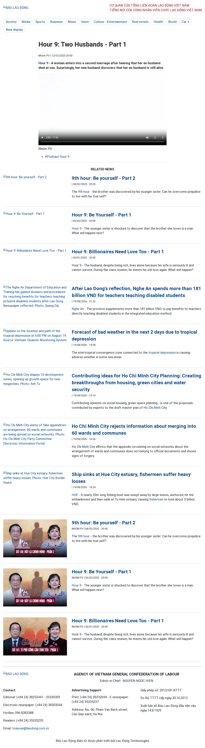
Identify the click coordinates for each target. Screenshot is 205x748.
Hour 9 (43, 63)
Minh (157, 408)
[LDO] (35, 177)
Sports (40, 22)
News (72, 22)
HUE (75, 495)
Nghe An (78, 309)
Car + (185, 22)
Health (158, 22)
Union (85, 22)
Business (56, 22)
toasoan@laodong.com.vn (30, 728)
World (172, 22)
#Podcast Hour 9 (57, 157)
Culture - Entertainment (110, 22)
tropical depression (162, 352)
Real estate (140, 22)
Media (26, 22)
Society (11, 22)
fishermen (156, 499)
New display (14, 30)
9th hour (84, 192)
